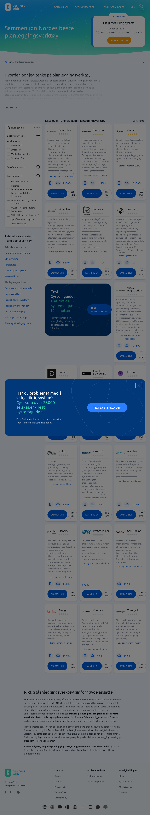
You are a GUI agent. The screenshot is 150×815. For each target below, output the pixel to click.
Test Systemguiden (107, 407)
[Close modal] (138, 385)
